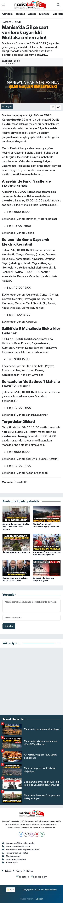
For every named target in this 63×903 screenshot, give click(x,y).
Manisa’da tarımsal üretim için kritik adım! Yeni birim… (15, 526)
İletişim (8, 871)
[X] (26, 834)
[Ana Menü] (3, 5)
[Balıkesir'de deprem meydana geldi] (47, 568)
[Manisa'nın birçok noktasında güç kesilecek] (47, 514)
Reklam (30, 871)
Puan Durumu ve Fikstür (17, 853)
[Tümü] (59, 643)
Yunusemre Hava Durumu (18, 846)
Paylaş (9, 106)
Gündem (7, 14)
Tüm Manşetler (13, 856)
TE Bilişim (38, 899)
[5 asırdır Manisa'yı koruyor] (16, 542)
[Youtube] (36, 834)
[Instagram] (31, 834)
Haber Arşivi (12, 863)
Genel (18, 22)
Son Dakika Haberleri (16, 859)
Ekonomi (44, 14)
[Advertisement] (31, 681)
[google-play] (38, 877)
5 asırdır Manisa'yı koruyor (16, 552)
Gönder (9, 626)
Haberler (6, 22)
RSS (12, 890)
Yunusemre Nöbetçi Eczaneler (20, 843)
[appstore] (23, 877)
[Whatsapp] (42, 834)
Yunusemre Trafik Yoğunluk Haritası (22, 850)
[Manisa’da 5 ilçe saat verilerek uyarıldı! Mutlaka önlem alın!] (31, 84)
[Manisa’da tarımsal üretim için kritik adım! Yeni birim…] (16, 514)
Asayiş (32, 14)
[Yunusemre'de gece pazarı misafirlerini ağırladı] (47, 542)
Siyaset (20, 14)
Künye (19, 871)
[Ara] (58, 5)
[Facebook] (21, 834)
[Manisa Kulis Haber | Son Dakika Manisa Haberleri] (30, 5)
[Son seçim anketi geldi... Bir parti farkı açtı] (16, 568)
